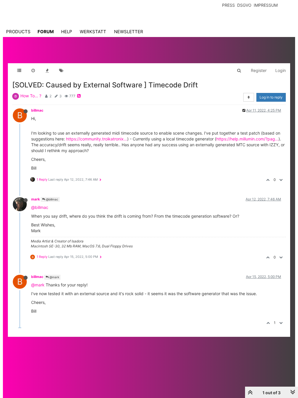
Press (228, 5)
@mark (54, 277)
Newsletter (128, 31)
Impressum (266, 5)
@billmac (51, 199)
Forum (46, 31)
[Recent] (33, 70)
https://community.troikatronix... (96, 138)
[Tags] (61, 70)
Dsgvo (244, 5)
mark (35, 199)
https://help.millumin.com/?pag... (247, 138)
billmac (37, 110)
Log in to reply (271, 97)
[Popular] (47, 70)
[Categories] (19, 70)
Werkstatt (93, 31)
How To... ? (30, 95)
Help (66, 31)
